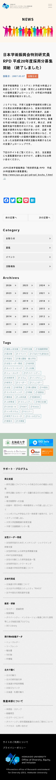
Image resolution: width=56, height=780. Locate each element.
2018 (42, 301)
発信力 (9, 421)
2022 (25, 293)
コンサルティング (14, 392)
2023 (9, 293)
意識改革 (36, 397)
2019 (25, 301)
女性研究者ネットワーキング (19, 564)
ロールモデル (34, 416)
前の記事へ (11, 218)
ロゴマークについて (15, 718)
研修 (30, 392)
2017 (9, 309)
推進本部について (13, 701)
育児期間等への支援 (15, 501)
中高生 (45, 387)
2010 (25, 324)
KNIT (24, 407)
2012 (42, 316)
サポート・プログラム (15, 469)
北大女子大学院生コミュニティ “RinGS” (24, 588)
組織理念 (10, 713)
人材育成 (10, 402)
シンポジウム (12, 411)
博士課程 (32, 387)
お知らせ (32, 76)
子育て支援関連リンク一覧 (18, 526)
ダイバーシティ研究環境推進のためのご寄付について (29, 722)
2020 (9, 301)
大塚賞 (21, 421)
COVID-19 (11, 407)
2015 (42, 309)
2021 (42, 293)
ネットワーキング (14, 368)
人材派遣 (22, 397)
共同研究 (10, 378)
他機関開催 (43, 349)
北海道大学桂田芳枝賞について (19, 568)
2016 (25, 309)
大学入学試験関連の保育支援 (19, 522)
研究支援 (28, 349)
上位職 (31, 368)
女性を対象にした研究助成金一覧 (20, 559)
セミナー (28, 411)
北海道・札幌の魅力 (15, 692)
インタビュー (38, 378)
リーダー (22, 383)
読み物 (9, 354)
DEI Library (11, 626)
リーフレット (12, 646)
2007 (25, 332)
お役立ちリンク (13, 688)
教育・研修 (9, 603)
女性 (8, 387)
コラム (23, 378)
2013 (25, 316)
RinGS (36, 407)
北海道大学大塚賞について (18, 584)
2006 (42, 332)
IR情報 (9, 659)
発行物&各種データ (13, 637)
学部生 (9, 359)
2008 (9, 332)
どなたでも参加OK (40, 354)
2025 (25, 285)
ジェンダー (37, 383)
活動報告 (10, 266)
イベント (10, 257)
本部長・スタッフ (14, 709)
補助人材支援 (12, 349)
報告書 (9, 650)
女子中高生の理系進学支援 (18, 593)
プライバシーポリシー (14, 748)
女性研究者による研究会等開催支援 (21, 551)
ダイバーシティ (33, 373)
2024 (42, 285)
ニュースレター (13, 373)
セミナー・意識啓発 (15, 609)
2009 (42, 324)
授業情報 (10, 613)
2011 (9, 324)
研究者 (19, 387)
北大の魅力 (11, 675)
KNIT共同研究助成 (14, 555)
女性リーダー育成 (14, 363)
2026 (9, 285)
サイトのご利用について (15, 742)
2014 (9, 316)
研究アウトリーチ (14, 416)
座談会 (41, 392)
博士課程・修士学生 (27, 359)
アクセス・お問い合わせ (17, 726)
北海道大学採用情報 (15, 684)
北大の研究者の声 (14, 679)
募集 (8, 248)
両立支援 (42, 402)
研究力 (9, 383)
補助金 (9, 397)
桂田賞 (31, 363)
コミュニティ (26, 402)
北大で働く (9, 670)
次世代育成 (9, 579)
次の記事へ (44, 218)
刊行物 (9, 655)
